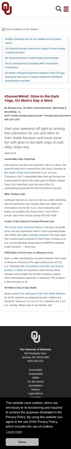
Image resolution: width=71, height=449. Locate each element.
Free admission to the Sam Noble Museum (42, 293)
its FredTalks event (35, 266)
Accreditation (36, 385)
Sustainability (35, 373)
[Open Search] (59, 10)
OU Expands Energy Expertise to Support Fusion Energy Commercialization (35, 50)
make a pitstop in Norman (35, 235)
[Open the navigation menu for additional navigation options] (66, 9)
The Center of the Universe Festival (23, 227)
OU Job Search (35, 381)
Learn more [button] (14, 431)
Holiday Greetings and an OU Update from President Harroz (33, 41)
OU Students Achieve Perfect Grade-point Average (32, 58)
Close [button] (22, 441)
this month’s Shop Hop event (19, 172)
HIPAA (35, 377)
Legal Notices (35, 393)
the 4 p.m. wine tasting (38, 208)
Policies (35, 389)
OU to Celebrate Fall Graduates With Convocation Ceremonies (31, 65)
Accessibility (35, 370)
